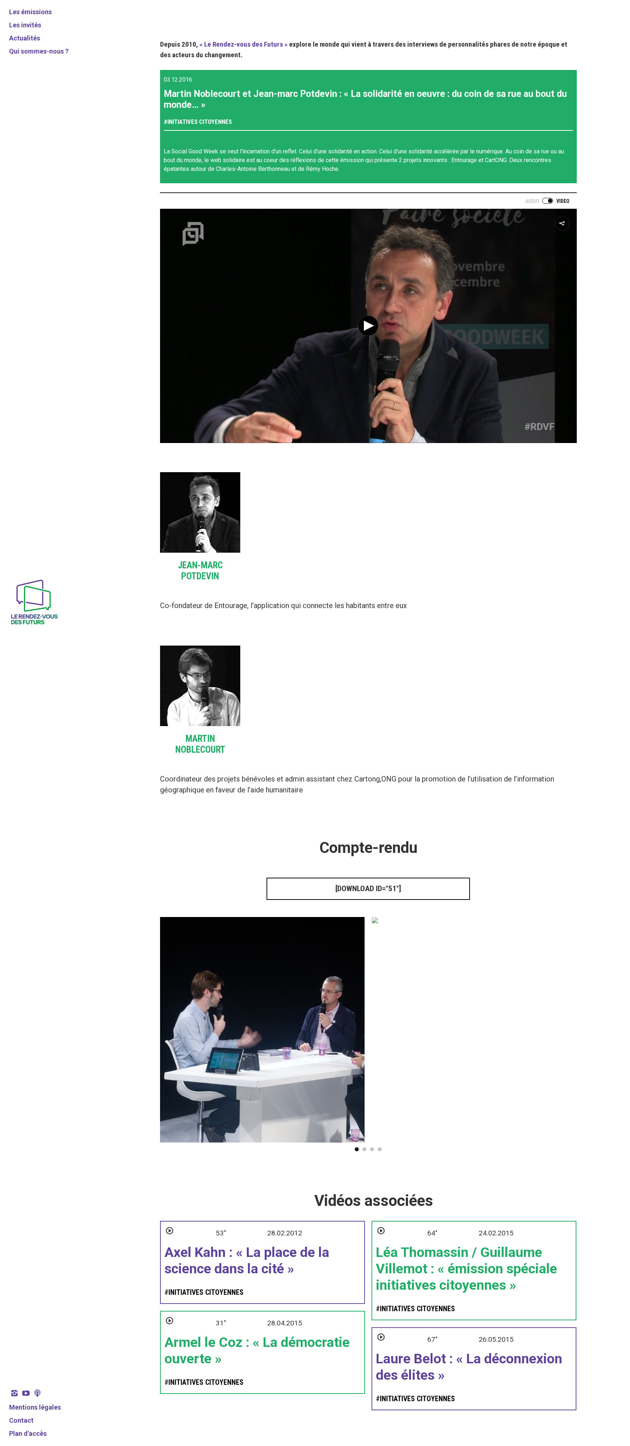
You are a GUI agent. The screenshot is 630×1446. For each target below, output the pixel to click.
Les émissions (30, 12)
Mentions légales (35, 1407)
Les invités (25, 25)
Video (562, 201)
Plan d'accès (28, 1433)
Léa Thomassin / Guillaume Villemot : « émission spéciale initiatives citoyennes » (466, 1268)
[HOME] (33, 625)
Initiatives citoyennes (199, 121)
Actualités (24, 38)
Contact (21, 1420)
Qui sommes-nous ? (39, 51)
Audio (532, 201)
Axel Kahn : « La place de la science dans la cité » (246, 1260)
